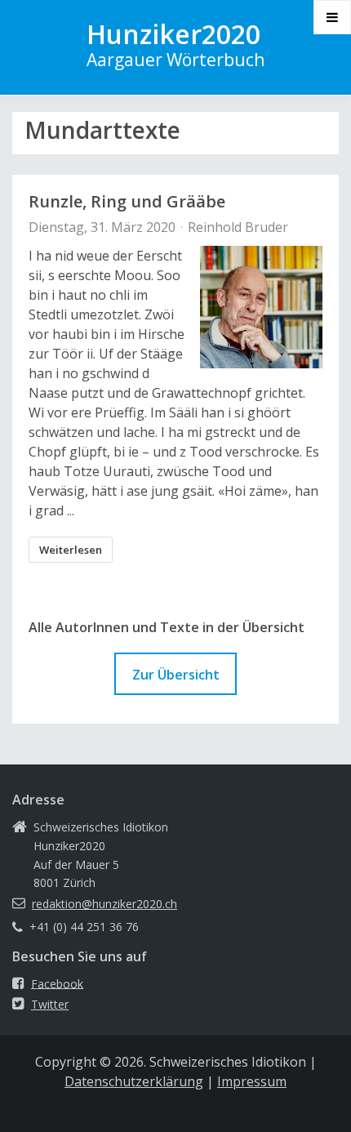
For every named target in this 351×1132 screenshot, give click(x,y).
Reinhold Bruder (238, 227)
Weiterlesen (70, 549)
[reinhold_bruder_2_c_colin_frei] (261, 307)
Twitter (50, 1004)
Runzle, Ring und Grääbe (127, 201)
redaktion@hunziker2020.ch (104, 903)
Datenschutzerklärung (133, 1081)
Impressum (252, 1081)
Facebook (57, 983)
